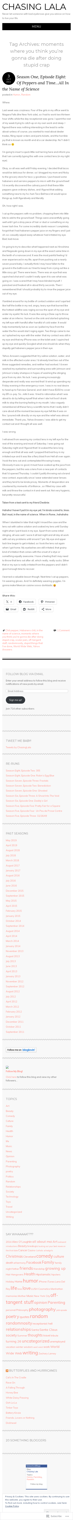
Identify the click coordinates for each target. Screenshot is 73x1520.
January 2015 (13, 916)
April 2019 (11, 845)
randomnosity (15, 643)
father (15, 1268)
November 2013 (14, 951)
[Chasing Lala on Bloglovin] (21, 1051)
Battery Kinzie (13, 1412)
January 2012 (13, 1016)
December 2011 (15, 1021)
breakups (32, 1246)
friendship (39, 1268)
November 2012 (14, 981)
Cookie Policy (12, 1506)
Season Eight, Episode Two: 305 (23, 770)
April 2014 (11, 936)
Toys (8, 1201)
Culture (9, 1121)
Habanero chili (28, 630)
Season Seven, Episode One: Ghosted (26, 790)
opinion (40, 1302)
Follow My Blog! (14, 1071)
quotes (24, 1317)
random (39, 1316)
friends (26, 1268)
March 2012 (12, 1006)
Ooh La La (11, 1402)
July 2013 (11, 961)
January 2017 (13, 870)
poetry (9, 1171)
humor (30, 1280)
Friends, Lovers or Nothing (20, 1417)
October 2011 (13, 1026)
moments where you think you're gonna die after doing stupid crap (22, 636)
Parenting (11, 1161)
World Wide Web (22, 646)
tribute (54, 1335)
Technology (12, 1196)
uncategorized (35, 1341)
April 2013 (11, 971)
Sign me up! (15, 699)
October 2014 (13, 920)
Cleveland (29, 1256)
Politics (10, 1176)
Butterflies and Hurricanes (33, 1370)
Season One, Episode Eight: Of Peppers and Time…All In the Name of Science (35, 83)
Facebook (33, 1262)
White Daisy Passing (17, 1397)
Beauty (9, 1111)
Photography (13, 1166)
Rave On (10, 1382)
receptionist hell (42, 1323)
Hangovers (17, 1274)
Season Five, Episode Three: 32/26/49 (26, 815)
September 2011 (15, 1031)
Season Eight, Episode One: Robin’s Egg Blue (30, 775)
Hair (8, 1274)
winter (19, 1346)
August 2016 (13, 875)
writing (30, 1353)
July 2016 (11, 880)
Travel (9, 1206)
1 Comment (63, 630)
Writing (10, 1216)
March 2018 (12, 860)
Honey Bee (12, 1392)
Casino (31, 1250)
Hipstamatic (43, 1274)
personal (11, 1309)
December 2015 (15, 890)
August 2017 (13, 865)
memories (11, 1295)
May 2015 (11, 900)
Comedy (10, 1116)
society (11, 1335)
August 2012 (13, 991)
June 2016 (11, 885)
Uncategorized (14, 1211)
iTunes (51, 1281)
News (9, 1151)
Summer (22, 1335)
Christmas (14, 1256)
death (9, 1262)
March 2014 (12, 941)
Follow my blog (36, 1484)
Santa (35, 1329)
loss (20, 1288)
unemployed (57, 1341)
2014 (9, 1241)
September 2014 (15, 925)
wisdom (28, 1346)
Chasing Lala (34, 7)
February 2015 (14, 910)
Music (9, 1146)
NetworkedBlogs (33, 1466)
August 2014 (13, 931)
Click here (11, 1077)
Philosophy (22, 1309)
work (46, 1347)
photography (42, 1309)
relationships (18, 1329)
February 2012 (14, 1011)
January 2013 (13, 976)
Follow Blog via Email (24, 674)
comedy (44, 1256)
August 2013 (13, 956)
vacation (10, 1346)
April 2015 (11, 905)
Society (10, 1191)
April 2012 (11, 1001)
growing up (55, 1268)
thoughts (35, 1335)
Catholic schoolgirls (44, 1250)
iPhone (43, 1281)
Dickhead (11, 1422)
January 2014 (13, 946)
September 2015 (15, 895)
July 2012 (11, 996)
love (27, 1288)
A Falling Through (15, 1387)
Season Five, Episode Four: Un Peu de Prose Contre (34, 810)
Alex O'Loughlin (22, 1241)
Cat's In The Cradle (16, 1377)
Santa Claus (48, 1329)
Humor (16, 94)
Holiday (10, 1281)
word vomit (38, 1347)
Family (9, 1126)
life (7, 1141)
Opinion (10, 1156)
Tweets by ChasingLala (18, 747)
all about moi (42, 1241)
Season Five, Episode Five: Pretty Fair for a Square (33, 805)
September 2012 (15, 986)
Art (7, 1105)
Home (18, 1281)
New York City (42, 1295)
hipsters (55, 1274)
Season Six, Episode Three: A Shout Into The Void (32, 795)
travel (46, 1335)
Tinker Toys (12, 1407)
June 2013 (11, 966)
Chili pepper (12, 630)
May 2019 (11, 840)
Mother (22, 1295)
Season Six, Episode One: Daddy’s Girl (26, 800)
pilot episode (61, 1310)
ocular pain (21, 639)
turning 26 (13, 1341)
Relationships (13, 1186)
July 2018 (11, 855)
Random (25, 94)
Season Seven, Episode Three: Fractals (27, 780)
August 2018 (13, 850)
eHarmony (20, 1262)
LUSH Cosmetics (40, 1288)
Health (9, 1131)
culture (59, 1256)
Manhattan (57, 1288)
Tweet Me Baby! (18, 741)
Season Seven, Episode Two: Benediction (28, 785)
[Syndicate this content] (7, 1370)
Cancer (22, 1250)
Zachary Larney (47, 1353)
